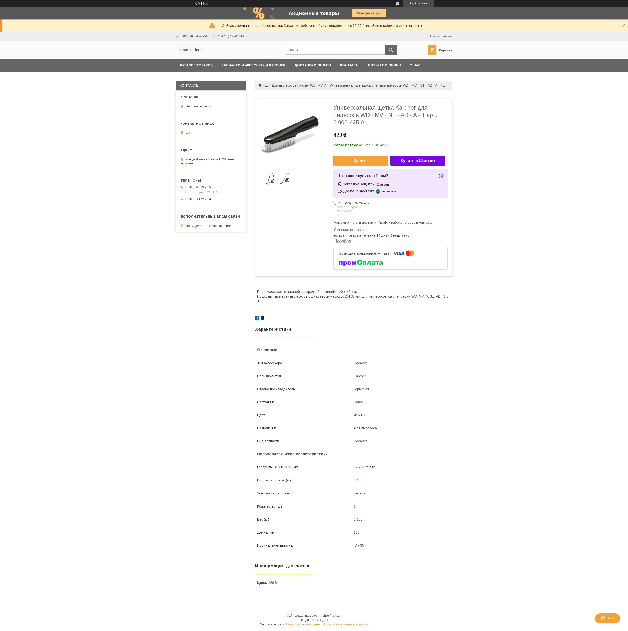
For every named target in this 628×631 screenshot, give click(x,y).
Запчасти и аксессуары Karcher (254, 65)
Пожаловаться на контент (304, 624)
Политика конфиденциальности (346, 624)
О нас (415, 65)
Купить (361, 161)
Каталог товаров (196, 65)
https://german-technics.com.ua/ (208, 225)
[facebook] (257, 319)
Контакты (349, 65)
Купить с (409, 161)
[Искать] (391, 50)
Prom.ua (335, 615)
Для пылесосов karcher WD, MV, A (299, 85)
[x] (262, 319)
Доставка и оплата (312, 65)
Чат (611, 618)
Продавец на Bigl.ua (314, 620)
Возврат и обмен (384, 65)
